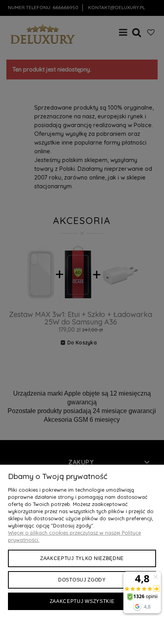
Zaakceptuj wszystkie (82, 601)
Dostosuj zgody (82, 580)
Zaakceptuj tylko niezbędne (82, 558)
